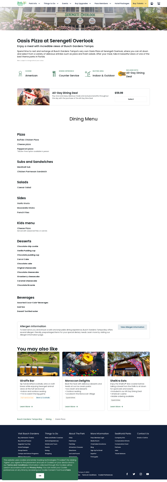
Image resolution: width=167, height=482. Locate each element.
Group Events (22, 450)
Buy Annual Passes (24, 441)
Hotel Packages (122, 3)
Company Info (120, 438)
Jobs (116, 450)
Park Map (72, 444)
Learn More (25, 406)
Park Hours (72, 441)
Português (94, 457)
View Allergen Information (132, 327)
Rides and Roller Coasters (54, 438)
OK (40, 475)
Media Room (95, 441)
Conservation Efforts (122, 441)
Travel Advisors (120, 454)
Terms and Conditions (17, 465)
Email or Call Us (142, 438)
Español (93, 454)
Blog (92, 447)
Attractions (73, 457)
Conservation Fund (121, 444)
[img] (127, 474)
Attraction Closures (76, 447)
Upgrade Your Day (24, 444)
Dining (48, 419)
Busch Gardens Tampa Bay (29, 419)
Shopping (48, 454)
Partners (118, 447)
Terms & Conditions (89, 475)
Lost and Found (74, 454)
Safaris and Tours (51, 444)
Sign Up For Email (96, 450)
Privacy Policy (36, 467)
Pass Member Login (97, 438)
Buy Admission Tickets (26, 438)
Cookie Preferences (105, 475)
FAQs (70, 438)
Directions (72, 450)
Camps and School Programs (28, 454)
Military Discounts (24, 457)
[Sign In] (151, 3)
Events (47, 447)
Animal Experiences (52, 441)
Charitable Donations (98, 444)
